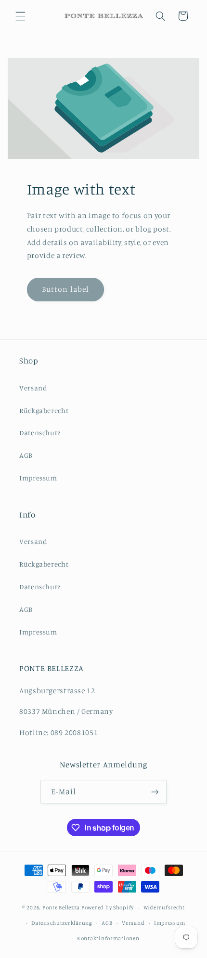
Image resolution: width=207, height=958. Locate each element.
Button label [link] (65, 289)
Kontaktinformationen (108, 938)
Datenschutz (40, 432)
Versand (33, 388)
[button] (20, 16)
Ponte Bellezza (61, 907)
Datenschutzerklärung (61, 922)
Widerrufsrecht (164, 907)
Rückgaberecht (43, 410)
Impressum (38, 478)
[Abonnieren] (155, 791)
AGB (26, 455)
